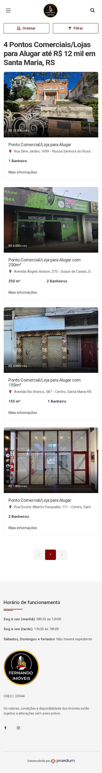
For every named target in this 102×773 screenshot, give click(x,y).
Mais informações (23, 172)
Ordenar (29, 28)
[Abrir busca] (92, 10)
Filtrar (78, 28)
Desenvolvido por (39, 760)
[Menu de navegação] (9, 10)
